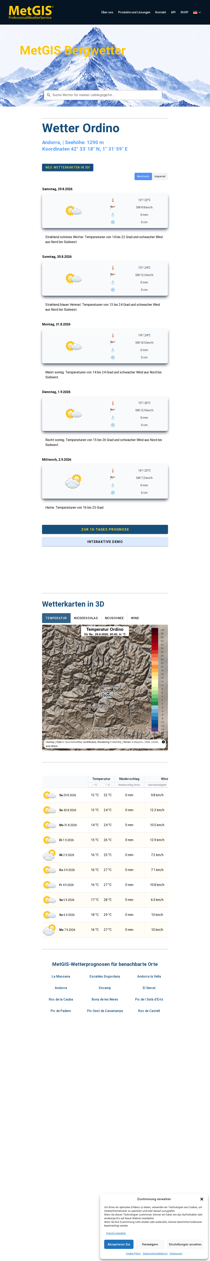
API (173, 12)
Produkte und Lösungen (134, 12)
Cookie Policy (133, 1253)
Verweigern (150, 1244)
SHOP (184, 12)
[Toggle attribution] (163, 741)
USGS (154, 742)
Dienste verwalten (116, 1233)
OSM (147, 742)
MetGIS (116, 742)
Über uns (107, 12)
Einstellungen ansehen (185, 1244)
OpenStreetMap (73, 742)
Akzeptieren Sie (118, 1244)
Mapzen (138, 742)
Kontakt (160, 12)
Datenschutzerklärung (155, 1253)
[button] (202, 1199)
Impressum (176, 1253)
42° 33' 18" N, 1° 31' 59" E (99, 149)
